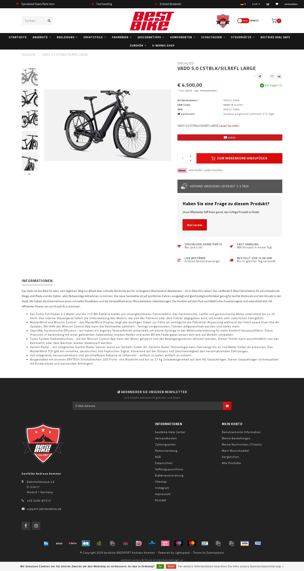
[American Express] (46, 543)
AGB (158, 457)
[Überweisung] (59, 543)
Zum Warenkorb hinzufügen (241, 158)
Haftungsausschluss (169, 469)
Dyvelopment (215, 553)
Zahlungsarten (165, 444)
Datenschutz (164, 463)
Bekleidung (65, 37)
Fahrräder (120, 37)
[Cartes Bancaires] (86, 543)
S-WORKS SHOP (163, 45)
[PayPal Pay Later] (231, 543)
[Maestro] (178, 543)
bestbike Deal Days (275, 37)
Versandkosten (208, 90)
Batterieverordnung (169, 475)
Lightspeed (182, 553)
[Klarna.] (165, 543)
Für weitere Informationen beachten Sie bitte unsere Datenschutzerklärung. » (231, 566)
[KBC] (152, 543)
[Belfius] (72, 543)
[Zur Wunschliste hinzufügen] (272, 76)
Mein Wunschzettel (235, 450)
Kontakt (160, 500)
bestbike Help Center (170, 432)
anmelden (291, 4)
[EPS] (125, 543)
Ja (160, 566)
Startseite (18, 37)
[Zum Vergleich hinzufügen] (279, 76)
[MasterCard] (192, 543)
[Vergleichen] (267, 4)
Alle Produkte (231, 463)
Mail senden (194, 225)
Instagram (162, 488)
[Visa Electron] (258, 543)
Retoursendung (166, 450)
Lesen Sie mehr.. (229, 125)
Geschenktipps (149, 37)
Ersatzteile (93, 37)
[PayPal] (218, 543)
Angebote (40, 37)
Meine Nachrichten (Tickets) (242, 444)
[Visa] (244, 543)
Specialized (185, 63)
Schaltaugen (211, 37)
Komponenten (181, 37)
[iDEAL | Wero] (139, 543)
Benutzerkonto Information (241, 432)
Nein (171, 566)
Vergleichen (230, 457)
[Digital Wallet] (112, 543)
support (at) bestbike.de (44, 509)
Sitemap (161, 481)
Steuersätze (241, 37)
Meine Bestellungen (236, 438)
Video (231, 138)
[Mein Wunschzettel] (277, 4)
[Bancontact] (205, 543)
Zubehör (136, 45)
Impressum (163, 494)
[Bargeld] (99, 543)
